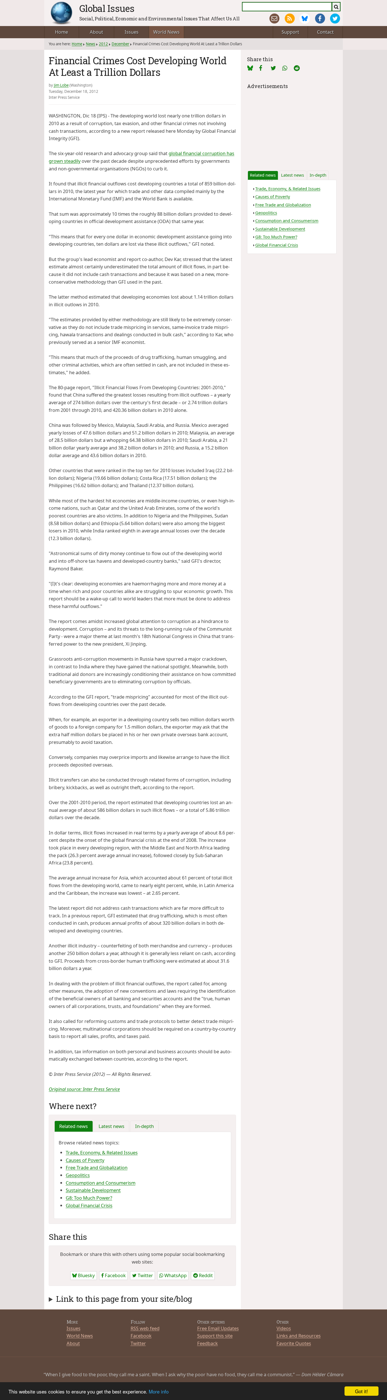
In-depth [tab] (144, 1126)
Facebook (115, 1275)
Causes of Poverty (85, 1160)
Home (61, 32)
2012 (103, 43)
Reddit (205, 1275)
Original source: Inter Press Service (84, 1089)
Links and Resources (299, 1335)
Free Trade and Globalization (96, 1167)
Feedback (207, 1343)
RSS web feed (145, 1328)
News (90, 43)
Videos (284, 1328)
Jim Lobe (61, 85)
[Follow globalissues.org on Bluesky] (304, 18)
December (120, 43)
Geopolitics (78, 1175)
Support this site (215, 1335)
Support (290, 32)
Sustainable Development (93, 1190)
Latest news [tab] (111, 1126)
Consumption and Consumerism (100, 1182)
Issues (132, 32)
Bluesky (86, 1275)
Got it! (361, 1391)
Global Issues (107, 8)
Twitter (145, 1275)
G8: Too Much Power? (89, 1198)
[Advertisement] (292, 126)
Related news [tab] (73, 1126)
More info (159, 1391)
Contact (325, 32)
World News (166, 32)
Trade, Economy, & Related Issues (102, 1152)
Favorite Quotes (294, 1343)
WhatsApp (175, 1275)
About (96, 32)
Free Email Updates (218, 1328)
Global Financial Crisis (89, 1205)
